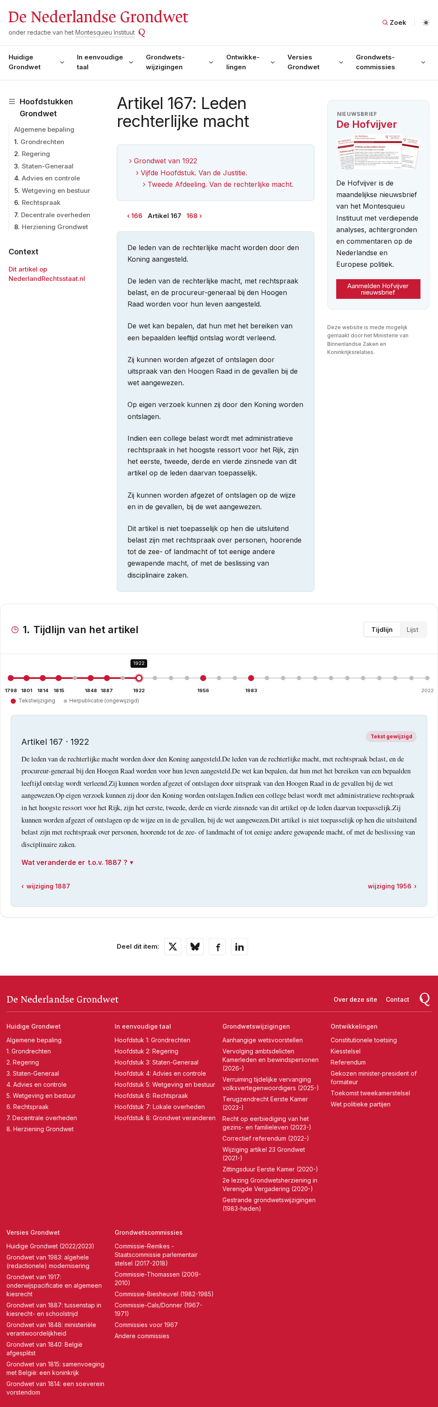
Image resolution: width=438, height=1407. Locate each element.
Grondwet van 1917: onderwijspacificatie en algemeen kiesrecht (54, 1285)
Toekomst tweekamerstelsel (370, 1093)
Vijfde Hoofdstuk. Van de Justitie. (194, 172)
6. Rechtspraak (27, 1106)
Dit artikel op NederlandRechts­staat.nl (47, 274)
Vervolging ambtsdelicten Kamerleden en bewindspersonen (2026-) (270, 1059)
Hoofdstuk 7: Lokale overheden (160, 1106)
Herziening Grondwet (55, 227)
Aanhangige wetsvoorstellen (262, 1040)
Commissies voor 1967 (146, 1324)
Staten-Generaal (48, 166)
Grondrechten (42, 142)
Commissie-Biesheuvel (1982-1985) (164, 1294)
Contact (397, 999)
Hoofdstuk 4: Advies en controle (160, 1073)
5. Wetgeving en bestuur (41, 1095)
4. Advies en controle (36, 1084)
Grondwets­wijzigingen (165, 62)
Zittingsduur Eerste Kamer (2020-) (270, 1169)
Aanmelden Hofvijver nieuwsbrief (377, 289)
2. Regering (22, 1062)
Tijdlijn (382, 629)
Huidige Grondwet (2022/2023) (50, 1246)
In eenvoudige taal (100, 62)
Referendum (348, 1062)
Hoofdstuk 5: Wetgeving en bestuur (165, 1084)
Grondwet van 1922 (165, 160)
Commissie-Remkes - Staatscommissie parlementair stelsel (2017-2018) (156, 1254)
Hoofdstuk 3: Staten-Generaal (156, 1062)
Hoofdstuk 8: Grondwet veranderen (165, 1117)
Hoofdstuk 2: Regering (146, 1051)
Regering (36, 154)
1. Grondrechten (28, 1051)
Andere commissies (142, 1335)
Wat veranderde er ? (74, 862)
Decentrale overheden (55, 215)
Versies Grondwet (303, 62)
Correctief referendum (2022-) (265, 1138)
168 (192, 216)
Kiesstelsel (346, 1051)
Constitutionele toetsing (364, 1040)
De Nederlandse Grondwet (98, 17)
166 (136, 216)
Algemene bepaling (44, 129)
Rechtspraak (41, 202)
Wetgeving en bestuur (56, 190)
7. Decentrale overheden (41, 1117)
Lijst (412, 629)
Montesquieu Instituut (105, 32)
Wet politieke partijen (361, 1104)
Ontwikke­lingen (243, 62)
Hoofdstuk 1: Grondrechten (152, 1040)
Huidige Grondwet (25, 62)
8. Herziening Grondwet (40, 1129)
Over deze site (355, 999)
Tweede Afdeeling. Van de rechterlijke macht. (220, 184)
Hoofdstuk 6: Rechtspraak (151, 1095)
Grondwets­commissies (375, 62)
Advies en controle (51, 178)
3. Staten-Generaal (32, 1073)
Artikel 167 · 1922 (55, 742)
